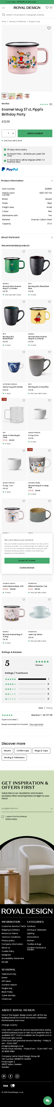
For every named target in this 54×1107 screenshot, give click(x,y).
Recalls (5, 962)
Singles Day (7, 988)
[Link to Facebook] (10, 1076)
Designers (6, 955)
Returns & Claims (10, 933)
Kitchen (30, 941)
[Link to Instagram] (17, 1076)
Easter (4, 978)
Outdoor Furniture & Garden (36, 949)
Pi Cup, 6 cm (33, 435)
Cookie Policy (8, 951)
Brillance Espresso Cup (37, 586)
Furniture (31, 926)
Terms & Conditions (11, 937)
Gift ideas (6, 981)
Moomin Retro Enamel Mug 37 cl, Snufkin (12, 287)
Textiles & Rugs (34, 944)
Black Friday (7, 992)
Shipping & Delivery (11, 930)
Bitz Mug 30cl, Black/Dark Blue (38, 287)
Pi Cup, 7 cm (8, 486)
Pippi (49, 203)
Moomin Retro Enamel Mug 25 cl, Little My (37, 338)
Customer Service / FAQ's (14, 926)
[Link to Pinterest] (4, 1076)
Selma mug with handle (13, 387)
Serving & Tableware (36, 930)
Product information (12, 180)
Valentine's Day (9, 974)
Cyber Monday (9, 995)
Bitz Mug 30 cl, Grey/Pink (38, 387)
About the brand (10, 237)
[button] (47, 7)
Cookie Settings (27, 567)
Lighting (30, 933)
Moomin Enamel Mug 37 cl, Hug (13, 636)
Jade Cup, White (35, 634)
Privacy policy (8, 941)
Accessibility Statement (13, 958)
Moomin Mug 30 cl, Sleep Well (38, 487)
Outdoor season (9, 985)
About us (6, 948)
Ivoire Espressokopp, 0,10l (13, 586)
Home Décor (33, 937)
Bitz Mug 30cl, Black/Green (8, 338)
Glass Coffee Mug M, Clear (11, 436)
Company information (12, 944)
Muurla (48, 199)
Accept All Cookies (26, 560)
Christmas (6, 999)
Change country (9, 1025)
